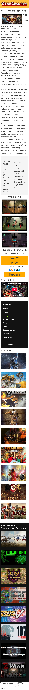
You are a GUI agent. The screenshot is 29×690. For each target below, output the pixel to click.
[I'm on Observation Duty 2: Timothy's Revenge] (13, 651)
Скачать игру (14, 260)
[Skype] (19, 270)
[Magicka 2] (13, 473)
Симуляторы (8, 337)
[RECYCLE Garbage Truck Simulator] (13, 380)
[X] (17, 270)
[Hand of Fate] (13, 436)
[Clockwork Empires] (13, 492)
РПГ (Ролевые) (9, 320)
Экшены (6, 312)
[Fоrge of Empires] (13, 511)
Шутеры (6, 309)
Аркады (6, 316)
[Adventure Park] (13, 455)
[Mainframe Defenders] (13, 558)
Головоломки (8, 341)
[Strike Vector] (13, 399)
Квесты (6, 327)
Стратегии (7, 334)
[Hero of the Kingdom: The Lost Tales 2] (13, 576)
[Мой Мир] (14, 270)
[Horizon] (13, 361)
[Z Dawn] (13, 670)
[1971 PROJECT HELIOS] (13, 632)
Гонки (5, 323)
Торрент (14, 274)
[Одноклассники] (12, 270)
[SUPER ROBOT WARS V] (13, 614)
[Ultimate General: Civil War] (13, 539)
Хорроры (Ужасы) (10, 330)
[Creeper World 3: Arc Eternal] (13, 595)
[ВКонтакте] (10, 270)
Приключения (8, 344)
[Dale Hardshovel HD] (13, 417)
